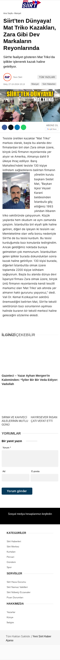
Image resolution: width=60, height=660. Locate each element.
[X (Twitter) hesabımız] (19, 654)
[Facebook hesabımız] (10, 654)
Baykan (9, 41)
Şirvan (9, 54)
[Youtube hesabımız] (38, 654)
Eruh (8, 34)
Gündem (9, 68)
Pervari (9, 48)
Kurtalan (10, 27)
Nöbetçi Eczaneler (16, 75)
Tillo (8, 61)
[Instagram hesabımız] (29, 654)
